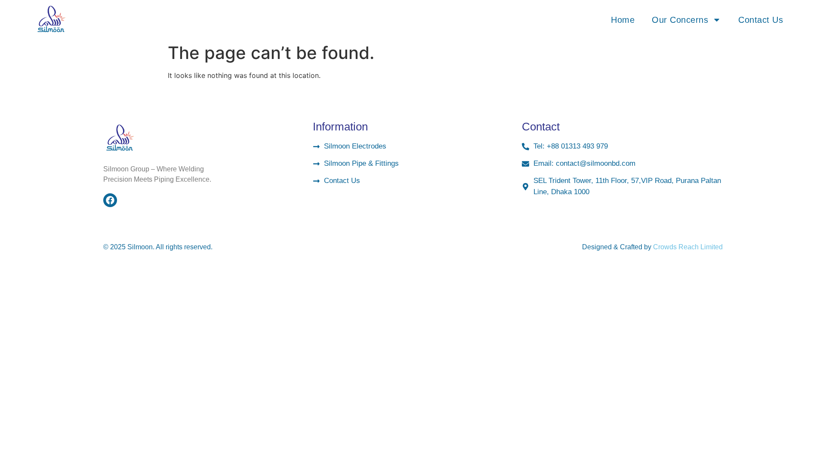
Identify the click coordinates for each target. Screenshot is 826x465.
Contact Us (760, 20)
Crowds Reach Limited (688, 247)
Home (623, 20)
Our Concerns (680, 20)
